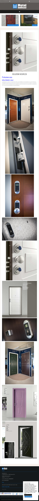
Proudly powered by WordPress (6, 499)
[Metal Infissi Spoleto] (19, 6)
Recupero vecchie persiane (34, 25)
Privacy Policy (4, 489)
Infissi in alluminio (17, 25)
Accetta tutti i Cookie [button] (28, 496)
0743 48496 (7, 477)
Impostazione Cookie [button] (28, 494)
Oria (14, 499)
